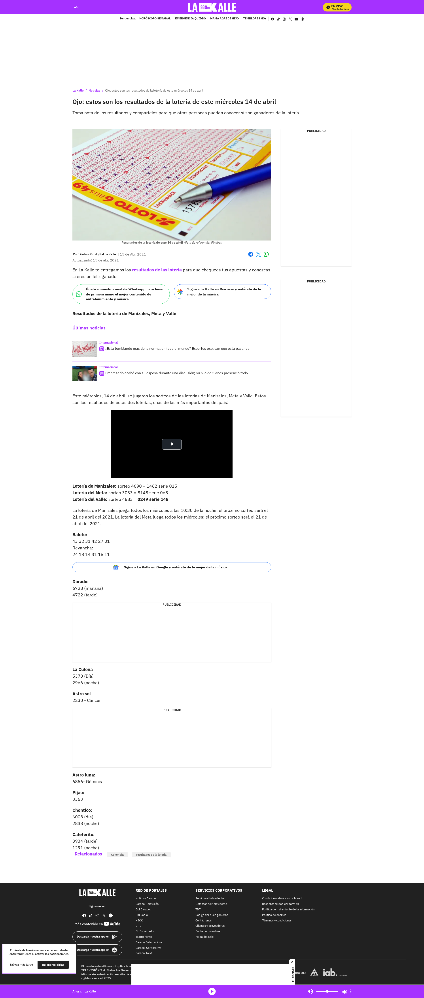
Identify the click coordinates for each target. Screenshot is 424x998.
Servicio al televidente (209, 898)
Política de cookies (274, 915)
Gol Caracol (143, 909)
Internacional (108, 342)
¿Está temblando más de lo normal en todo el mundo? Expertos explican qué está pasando (177, 348)
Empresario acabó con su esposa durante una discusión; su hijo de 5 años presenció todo (176, 373)
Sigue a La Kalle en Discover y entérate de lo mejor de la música (224, 291)
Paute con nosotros (207, 931)
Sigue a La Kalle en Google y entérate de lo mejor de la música (175, 567)
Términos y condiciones (277, 920)
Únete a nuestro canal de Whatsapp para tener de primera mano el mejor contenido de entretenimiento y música (125, 294)
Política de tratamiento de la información (288, 909)
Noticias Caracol (146, 898)
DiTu (138, 926)
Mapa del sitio (204, 937)
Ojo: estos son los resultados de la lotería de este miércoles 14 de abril (154, 90)
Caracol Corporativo (148, 948)
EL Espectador (145, 931)
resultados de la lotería (151, 855)
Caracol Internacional (149, 942)
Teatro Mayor (144, 937)
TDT (198, 909)
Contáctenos (203, 920)
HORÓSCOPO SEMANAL (155, 19)
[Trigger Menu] (76, 7)
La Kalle (78, 90)
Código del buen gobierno (211, 915)
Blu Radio (142, 915)
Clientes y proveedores (210, 926)
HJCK (139, 920)
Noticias (94, 90)
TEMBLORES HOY (254, 19)
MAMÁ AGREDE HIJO (224, 19)
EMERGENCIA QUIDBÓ (190, 19)
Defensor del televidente (211, 904)
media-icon (212, 991)
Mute (310, 991)
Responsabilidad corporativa (280, 904)
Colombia (117, 855)
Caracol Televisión (147, 904)
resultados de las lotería (157, 270)
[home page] (212, 7)
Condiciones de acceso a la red (282, 898)
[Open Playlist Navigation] (351, 991)
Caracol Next (144, 953)
